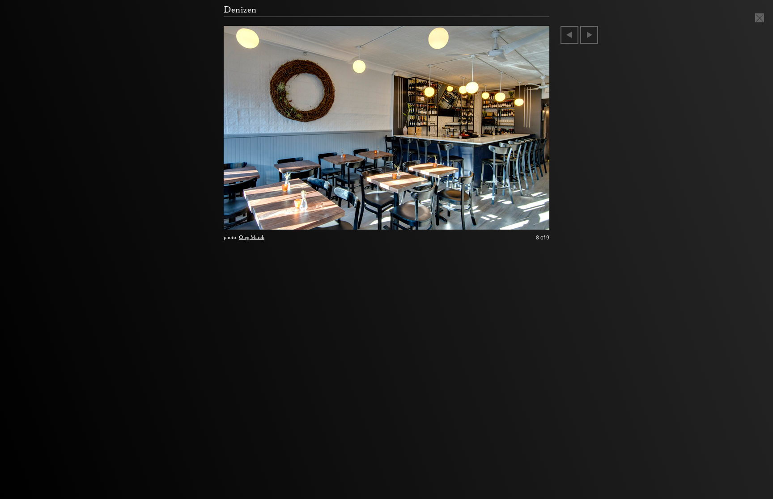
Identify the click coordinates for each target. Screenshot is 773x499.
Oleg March (251, 237)
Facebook (39, 157)
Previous (569, 35)
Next (589, 35)
